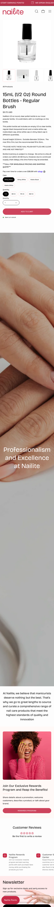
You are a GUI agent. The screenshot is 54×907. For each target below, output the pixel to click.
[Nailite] (13, 11)
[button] (36, 11)
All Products (8, 87)
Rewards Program (27, 811)
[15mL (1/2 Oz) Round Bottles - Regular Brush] (9, 75)
